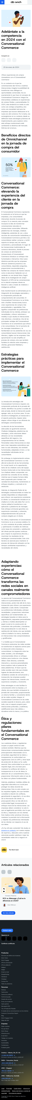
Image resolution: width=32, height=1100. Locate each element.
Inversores (4, 1040)
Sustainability (5, 1043)
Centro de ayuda (5, 997)
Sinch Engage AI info (7, 1018)
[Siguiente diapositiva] (10, 872)
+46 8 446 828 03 (7, 1063)
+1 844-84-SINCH (7, 1055)
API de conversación (6, 962)
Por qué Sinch (5, 1028)
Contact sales (7, 930)
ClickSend (4, 976)
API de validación (6, 965)
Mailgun (3, 967)
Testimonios (4, 992)
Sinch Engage (5, 960)
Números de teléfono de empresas (10, 955)
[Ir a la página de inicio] (16, 2)
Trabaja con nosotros (7, 1038)
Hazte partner (5, 1004)
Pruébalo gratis (5, 1047)
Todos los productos (6, 984)
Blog (2, 1015)
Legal (2, 1088)
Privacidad (9, 1088)
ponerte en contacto (8, 830)
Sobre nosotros (5, 1026)
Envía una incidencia (7, 1001)
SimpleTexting (5, 974)
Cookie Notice (17, 1088)
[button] (29, 2)
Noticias (3, 990)
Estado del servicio (6, 999)
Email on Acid (5, 972)
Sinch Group (4, 1031)
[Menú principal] (2, 2)
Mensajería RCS (5, 1006)
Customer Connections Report (9, 1013)
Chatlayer (4, 979)
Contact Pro (4, 981)
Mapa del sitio (5, 1020)
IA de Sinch (4, 1036)
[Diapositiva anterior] (3, 872)
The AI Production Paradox (8, 1008)
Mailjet (3, 969)
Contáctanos (4, 1045)
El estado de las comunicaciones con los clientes (14, 1011)
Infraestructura (5, 1033)
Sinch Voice (4, 958)
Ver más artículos (8, 913)
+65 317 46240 (6, 1071)
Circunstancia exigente (15, 1093)
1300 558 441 (6, 1078)
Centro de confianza (6, 994)
